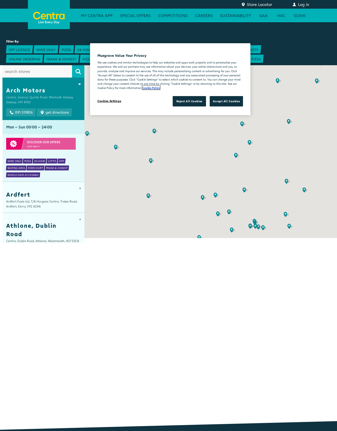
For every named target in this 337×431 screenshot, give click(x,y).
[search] (78, 71)
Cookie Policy (151, 87)
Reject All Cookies (189, 101)
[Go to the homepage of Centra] (49, 14)
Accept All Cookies (226, 101)
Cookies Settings (109, 101)
